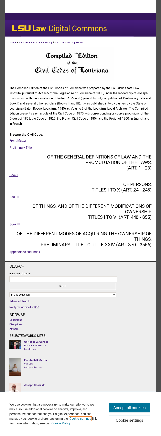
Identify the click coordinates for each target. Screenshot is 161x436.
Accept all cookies (129, 407)
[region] (80, 414)
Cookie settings (80, 418)
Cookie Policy (60, 423)
